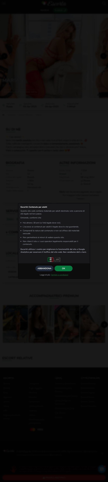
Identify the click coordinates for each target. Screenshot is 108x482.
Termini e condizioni (59, 275)
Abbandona (44, 268)
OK (63, 268)
